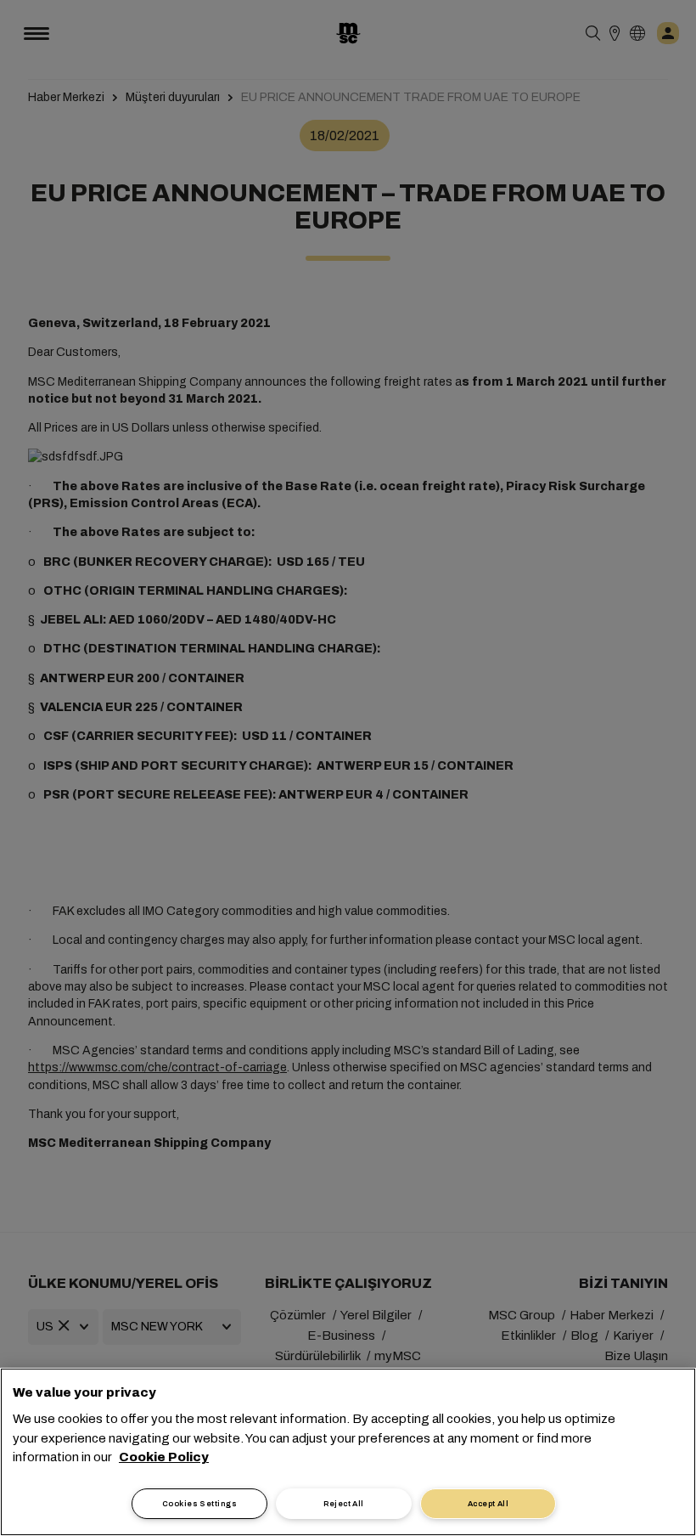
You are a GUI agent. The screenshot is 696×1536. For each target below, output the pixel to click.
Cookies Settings (199, 1503)
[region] (348, 1452)
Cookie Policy (164, 1457)
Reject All (343, 1503)
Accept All (488, 1503)
